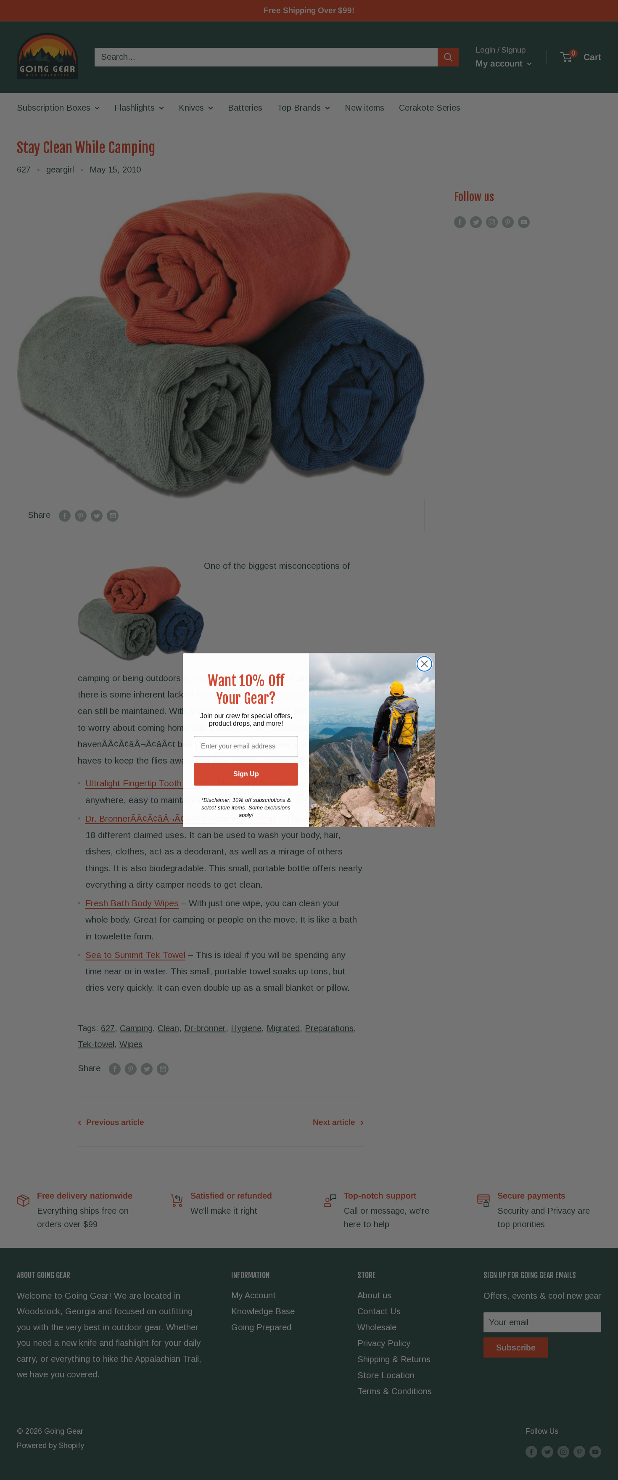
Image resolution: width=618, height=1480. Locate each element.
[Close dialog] (424, 663)
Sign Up (246, 773)
